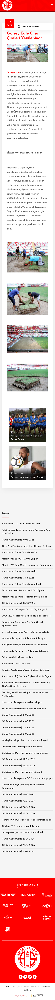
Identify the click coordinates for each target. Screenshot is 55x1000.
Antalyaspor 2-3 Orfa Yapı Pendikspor (21, 524)
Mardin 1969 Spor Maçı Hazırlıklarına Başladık (24, 597)
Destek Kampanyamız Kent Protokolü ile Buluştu (25, 632)
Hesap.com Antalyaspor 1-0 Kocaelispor (22, 702)
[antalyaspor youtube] (35, 977)
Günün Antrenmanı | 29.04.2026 (18, 807)
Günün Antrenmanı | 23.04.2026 (18, 839)
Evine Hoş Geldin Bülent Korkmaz (18, 657)
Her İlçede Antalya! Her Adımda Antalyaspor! (24, 645)
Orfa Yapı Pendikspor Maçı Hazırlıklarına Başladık (26, 546)
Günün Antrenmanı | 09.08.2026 (18, 603)
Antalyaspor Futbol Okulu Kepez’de (19, 552)
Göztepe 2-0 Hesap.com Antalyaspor (21, 826)
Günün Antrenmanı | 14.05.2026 (18, 721)
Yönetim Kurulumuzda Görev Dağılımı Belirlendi (25, 670)
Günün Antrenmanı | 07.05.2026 (18, 759)
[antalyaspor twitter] (25, 977)
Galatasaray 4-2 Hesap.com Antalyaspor (22, 747)
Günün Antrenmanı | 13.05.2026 (18, 728)
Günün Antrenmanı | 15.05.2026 (18, 715)
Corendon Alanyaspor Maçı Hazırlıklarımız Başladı (27, 820)
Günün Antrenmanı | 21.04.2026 (18, 851)
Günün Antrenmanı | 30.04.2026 (18, 801)
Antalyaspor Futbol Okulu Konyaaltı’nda (22, 584)
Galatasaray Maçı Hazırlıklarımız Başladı (22, 772)
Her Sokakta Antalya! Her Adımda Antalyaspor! (25, 651)
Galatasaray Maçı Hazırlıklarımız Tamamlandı (25, 753)
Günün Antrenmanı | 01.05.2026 (18, 794)
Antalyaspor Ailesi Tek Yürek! (16, 664)
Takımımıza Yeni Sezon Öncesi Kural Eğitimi (23, 590)
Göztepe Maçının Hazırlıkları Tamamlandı (22, 832)
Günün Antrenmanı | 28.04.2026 (18, 813)
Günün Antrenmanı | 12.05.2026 (18, 734)
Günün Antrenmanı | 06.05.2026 (18, 766)
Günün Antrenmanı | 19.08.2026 (18, 540)
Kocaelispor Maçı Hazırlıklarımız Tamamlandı (24, 709)
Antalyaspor (13, 72)
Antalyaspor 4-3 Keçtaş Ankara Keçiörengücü (24, 609)
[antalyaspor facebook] (21, 977)
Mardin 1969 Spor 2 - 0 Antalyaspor (20, 559)
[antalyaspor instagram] (30, 977)
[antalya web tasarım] (19, 996)
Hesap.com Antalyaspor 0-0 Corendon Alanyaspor (27, 778)
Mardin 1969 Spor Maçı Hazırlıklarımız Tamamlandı (27, 565)
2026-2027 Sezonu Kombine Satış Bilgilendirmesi (26, 616)
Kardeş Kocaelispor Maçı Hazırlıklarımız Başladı (25, 740)
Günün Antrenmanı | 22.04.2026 (18, 845)
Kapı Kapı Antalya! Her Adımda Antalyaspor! (24, 638)
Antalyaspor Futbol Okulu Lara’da (19, 571)
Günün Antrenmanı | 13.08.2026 (18, 578)
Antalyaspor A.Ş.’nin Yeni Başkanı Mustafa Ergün (26, 676)
